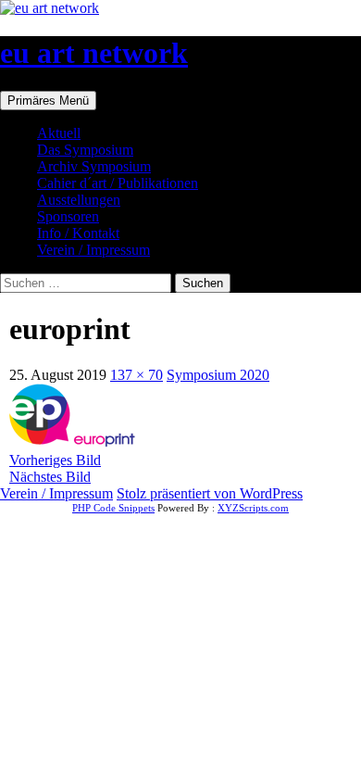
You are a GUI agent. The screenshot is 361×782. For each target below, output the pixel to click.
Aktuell (59, 133)
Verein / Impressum (93, 250)
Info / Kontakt (78, 233)
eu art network (94, 52)
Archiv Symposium (94, 166)
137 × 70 (136, 375)
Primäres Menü (48, 100)
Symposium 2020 (218, 375)
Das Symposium (85, 150)
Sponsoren (68, 216)
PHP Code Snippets (113, 507)
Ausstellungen (78, 200)
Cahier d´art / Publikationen (117, 183)
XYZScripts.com (253, 507)
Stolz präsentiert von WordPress (210, 493)
